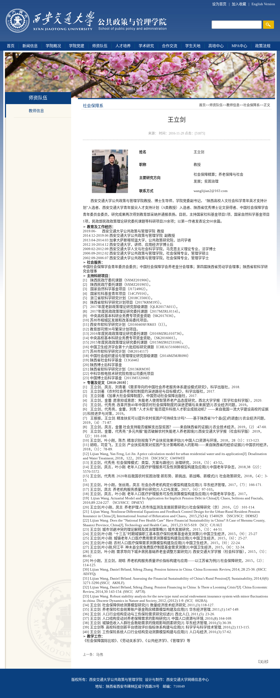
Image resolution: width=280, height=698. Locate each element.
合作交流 (169, 46)
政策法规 (262, 46)
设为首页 (219, 4)
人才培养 (123, 46)
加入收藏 (239, 4)
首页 (10, 46)
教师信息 (36, 111)
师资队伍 (99, 46)
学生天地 (192, 46)
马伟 (99, 655)
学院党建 (76, 46)
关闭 (263, 662)
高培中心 (216, 46)
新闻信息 (30, 46)
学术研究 (146, 46)
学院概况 (53, 46)
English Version (263, 4)
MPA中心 (239, 46)
